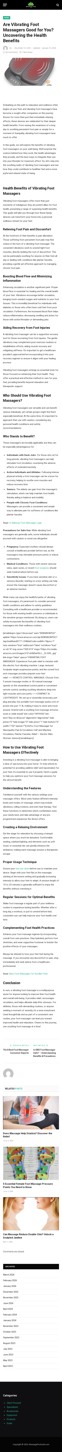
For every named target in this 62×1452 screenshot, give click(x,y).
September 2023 (11, 1337)
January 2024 (9, 1320)
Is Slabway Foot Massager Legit (25, 523)
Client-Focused (14, 1403)
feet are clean (22, 868)
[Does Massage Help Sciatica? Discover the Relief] (31, 1112)
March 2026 (8, 1275)
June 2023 (8, 1354)
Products (11, 1419)
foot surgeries (42, 568)
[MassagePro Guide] (31, 5)
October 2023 (9, 1332)
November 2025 (10, 1297)
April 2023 (8, 1366)
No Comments (12, 52)
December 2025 (10, 1292)
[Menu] (5, 5)
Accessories (12, 1411)
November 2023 (10, 1326)
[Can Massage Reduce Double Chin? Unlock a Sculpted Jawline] (31, 1213)
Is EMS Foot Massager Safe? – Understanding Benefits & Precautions (44, 1053)
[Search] (57, 5)
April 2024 (8, 1309)
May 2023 (7, 1360)
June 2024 (8, 1303)
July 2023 (7, 1349)
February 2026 (10, 1280)
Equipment (12, 1415)
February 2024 (10, 1314)
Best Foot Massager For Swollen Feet (28, 973)
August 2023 (9, 1343)
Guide (6, 17)
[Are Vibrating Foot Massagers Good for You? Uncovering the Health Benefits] (31, 72)
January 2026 (9, 1286)
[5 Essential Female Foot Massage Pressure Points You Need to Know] (31, 1163)
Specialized (12, 1407)
